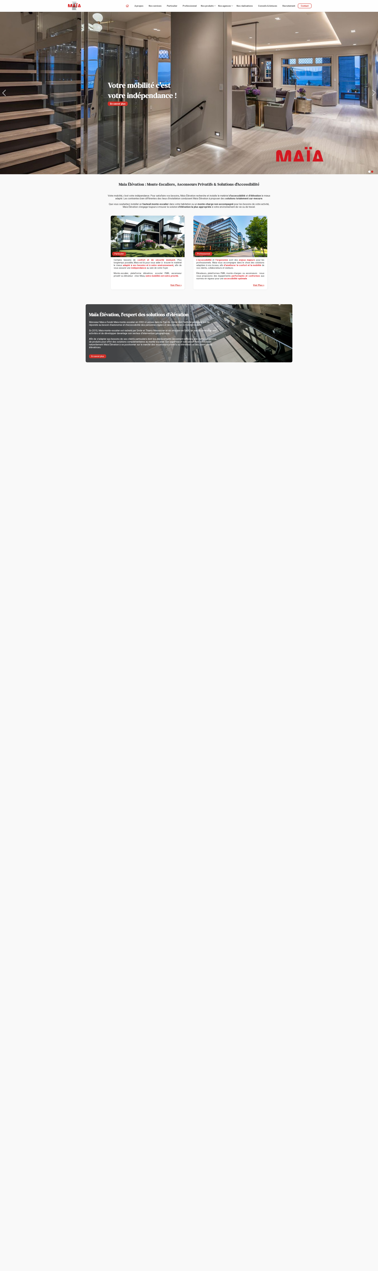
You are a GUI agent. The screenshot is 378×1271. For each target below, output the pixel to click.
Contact (305, 6)
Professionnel (190, 6)
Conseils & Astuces (267, 6)
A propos (139, 6)
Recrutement (288, 6)
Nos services (155, 6)
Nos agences (224, 6)
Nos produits (207, 6)
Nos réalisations (245, 6)
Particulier (172, 6)
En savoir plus (97, 356)
